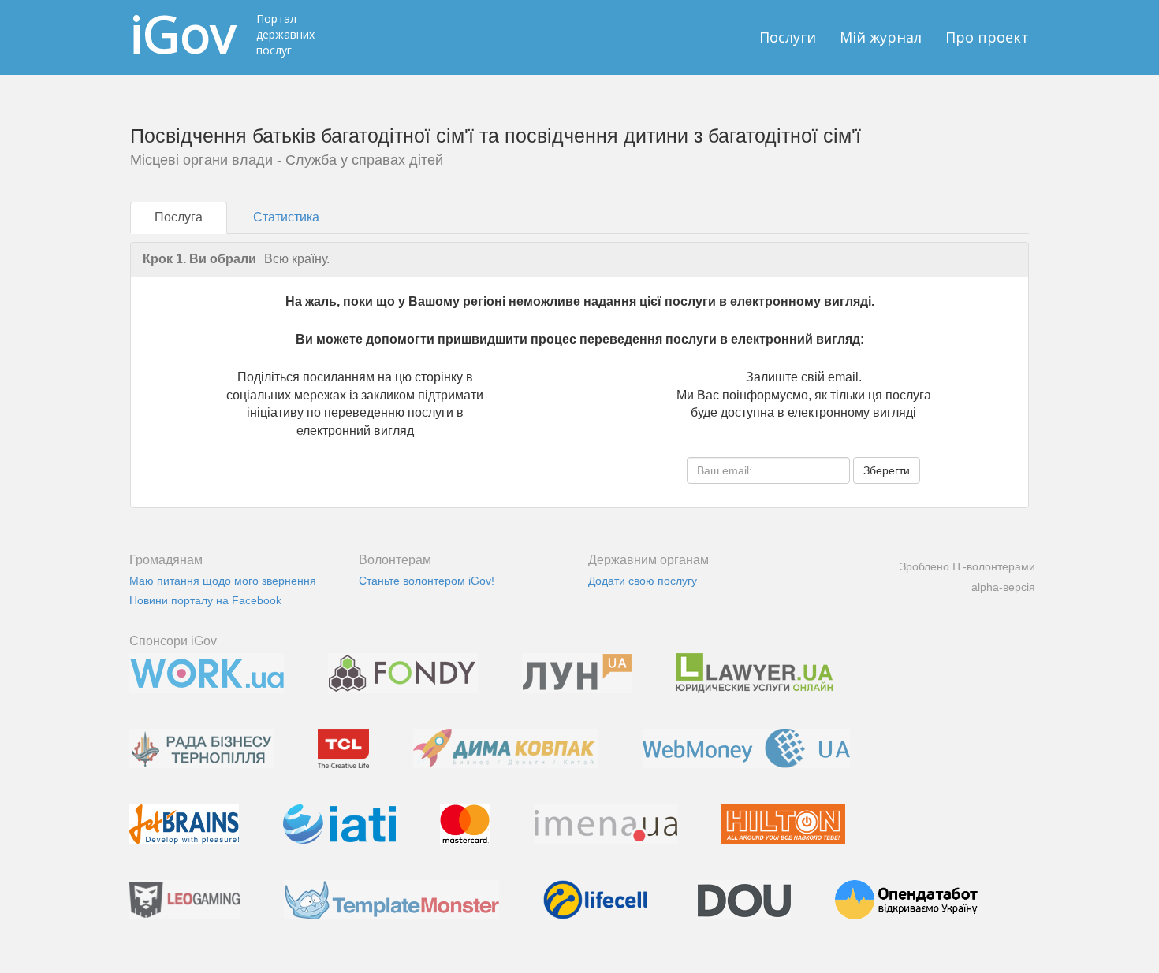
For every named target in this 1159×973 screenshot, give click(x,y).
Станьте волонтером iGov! (426, 580)
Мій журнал (881, 37)
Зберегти (886, 470)
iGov (183, 34)
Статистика (286, 217)
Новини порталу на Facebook (205, 600)
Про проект (987, 37)
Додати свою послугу (642, 580)
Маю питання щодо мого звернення (222, 580)
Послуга (179, 217)
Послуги (787, 37)
